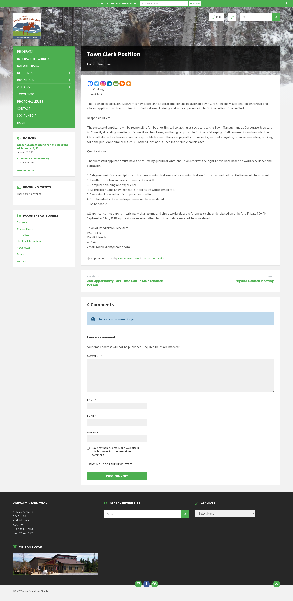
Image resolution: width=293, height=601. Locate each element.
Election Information (29, 241)
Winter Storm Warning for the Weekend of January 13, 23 (43, 146)
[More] (128, 83)
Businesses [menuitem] (25, 80)
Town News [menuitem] (26, 94)
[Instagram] (103, 83)
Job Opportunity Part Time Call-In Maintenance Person (125, 283)
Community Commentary (33, 158)
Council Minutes (26, 229)
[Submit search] (276, 17)
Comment (94, 356)
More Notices (25, 170)
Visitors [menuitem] (23, 87)
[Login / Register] (232, 17)
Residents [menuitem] (25, 73)
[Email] (116, 83)
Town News (104, 64)
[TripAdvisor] (154, 584)
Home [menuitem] (21, 123)
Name (91, 400)
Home (90, 64)
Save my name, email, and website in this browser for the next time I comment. (116, 451)
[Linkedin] (109, 83)
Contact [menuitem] (23, 108)
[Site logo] (27, 38)
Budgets (22, 222)
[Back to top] (276, 584)
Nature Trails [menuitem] (28, 66)
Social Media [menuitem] (26, 115)
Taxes (20, 254)
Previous (93, 276)
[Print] (122, 83)
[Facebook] (90, 83)
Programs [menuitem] (25, 51)
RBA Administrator (129, 258)
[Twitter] (96, 83)
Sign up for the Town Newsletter (116, 3)
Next (270, 276)
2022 (26, 234)
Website (92, 432)
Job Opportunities (154, 258)
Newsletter (23, 247)
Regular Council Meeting (254, 281)
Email (91, 416)
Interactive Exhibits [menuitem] (33, 59)
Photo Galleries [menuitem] (30, 101)
